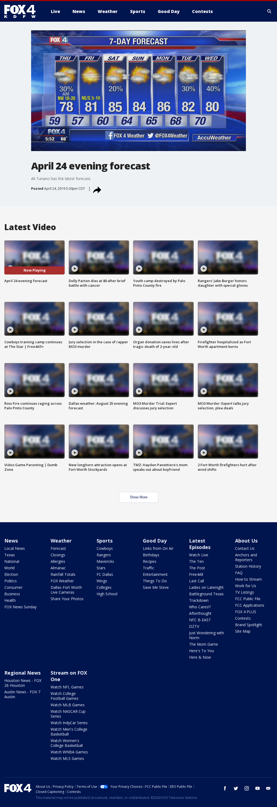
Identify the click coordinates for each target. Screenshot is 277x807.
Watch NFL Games (67, 687)
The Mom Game (203, 644)
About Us (246, 540)
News (11, 540)
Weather (61, 540)
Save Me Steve (156, 587)
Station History (248, 566)
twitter (236, 788)
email (268, 788)
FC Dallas (105, 574)
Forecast (58, 548)
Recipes (149, 561)
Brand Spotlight (248, 624)
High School (107, 593)
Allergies (58, 561)
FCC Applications (249, 605)
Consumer (13, 587)
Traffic (148, 567)
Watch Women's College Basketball (67, 743)
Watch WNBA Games (69, 751)
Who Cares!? (200, 606)
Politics (10, 580)
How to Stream (248, 579)
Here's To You (201, 650)
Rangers (104, 554)
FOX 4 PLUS (245, 611)
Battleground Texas (206, 593)
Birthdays (151, 554)
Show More (138, 497)
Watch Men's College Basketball (69, 732)
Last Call (196, 580)
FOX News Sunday (20, 606)
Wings (102, 580)
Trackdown (199, 600)
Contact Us (245, 548)
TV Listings (244, 592)
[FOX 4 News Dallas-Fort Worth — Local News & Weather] (22, 11)
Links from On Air (158, 548)
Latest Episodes (199, 543)
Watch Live (198, 554)
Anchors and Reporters (246, 557)
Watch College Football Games (64, 696)
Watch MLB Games (68, 704)
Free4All (196, 574)
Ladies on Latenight (206, 587)
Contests (243, 618)
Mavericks (105, 561)
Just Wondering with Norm (206, 635)
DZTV (194, 626)
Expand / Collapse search (269, 11)
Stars (101, 567)
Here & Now (200, 657)
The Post (197, 567)
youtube (257, 788)
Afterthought (200, 613)
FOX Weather (62, 580)
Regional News (22, 672)
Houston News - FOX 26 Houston (22, 683)
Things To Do (155, 580)
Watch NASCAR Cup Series (68, 714)
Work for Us (245, 585)
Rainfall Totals (63, 574)
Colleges (104, 587)
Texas (9, 554)
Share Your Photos (67, 598)
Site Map (242, 631)
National (11, 561)
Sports (105, 540)
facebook (225, 788)
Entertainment (155, 574)
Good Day (155, 540)
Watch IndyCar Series (69, 722)
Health (10, 600)
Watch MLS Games (67, 758)
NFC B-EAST (200, 619)
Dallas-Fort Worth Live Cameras (66, 590)
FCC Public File (247, 598)
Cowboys (105, 548)
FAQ (239, 572)
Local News (14, 548)
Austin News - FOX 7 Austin (22, 694)
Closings (58, 554)
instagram (246, 788)
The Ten (196, 561)
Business (12, 593)
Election (11, 574)
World (9, 567)
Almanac (58, 567)
